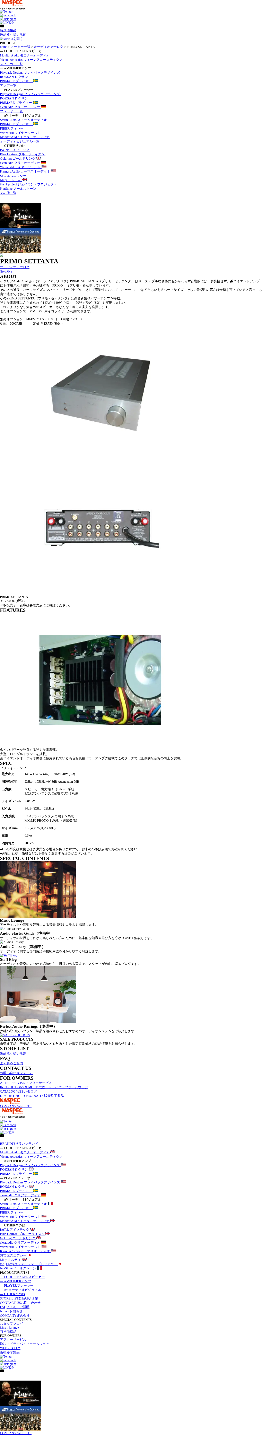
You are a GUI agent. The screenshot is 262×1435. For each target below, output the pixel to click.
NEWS (11, 1311)
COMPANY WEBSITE (16, 1106)
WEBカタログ (10, 1348)
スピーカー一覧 (11, 64)
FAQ (14, 1307)
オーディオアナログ (14, 267)
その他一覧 (8, 193)
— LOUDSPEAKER (22, 1277)
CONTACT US (20, 1302)
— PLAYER (16, 1285)
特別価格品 (8, 30)
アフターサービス (13, 1339)
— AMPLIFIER (15, 1281)
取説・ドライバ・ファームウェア (24, 1344)
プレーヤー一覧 (11, 111)
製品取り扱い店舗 (13, 34)
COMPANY (15, 1315)
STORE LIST (19, 1298)
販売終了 (6, 271)
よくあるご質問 (11, 1063)
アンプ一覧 (8, 85)
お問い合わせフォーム (16, 1073)
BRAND (19, 1143)
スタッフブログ (11, 1323)
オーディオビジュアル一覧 (19, 141)
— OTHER (12, 1294)
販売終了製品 (10, 1352)
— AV (20, 1290)
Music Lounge (9, 1327)
